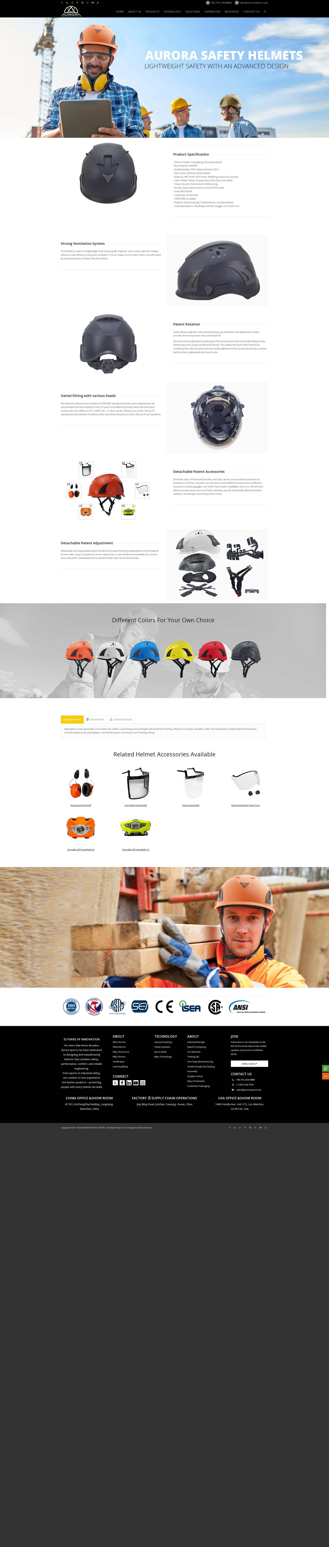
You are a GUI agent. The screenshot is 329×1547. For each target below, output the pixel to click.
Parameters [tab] (97, 719)
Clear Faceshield (190, 805)
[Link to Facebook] (61, 2)
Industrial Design (196, 1042)
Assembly (192, 1071)
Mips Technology (163, 1056)
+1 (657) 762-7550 (245, 1084)
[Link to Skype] (82, 2)
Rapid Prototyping (196, 1046)
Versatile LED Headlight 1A (135, 849)
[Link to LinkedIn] (67, 2)
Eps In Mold (160, 1051)
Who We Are (119, 1042)
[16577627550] (325, 1068)
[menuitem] (120, 11)
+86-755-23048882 (221, 2)
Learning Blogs (120, 1066)
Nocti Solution (145, 1127)
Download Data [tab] (123, 719)
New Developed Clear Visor (245, 805)
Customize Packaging (198, 1086)
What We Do (119, 1046)
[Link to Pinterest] (77, 2)
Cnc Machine (193, 1051)
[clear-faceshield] (191, 783)
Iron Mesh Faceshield (136, 805)
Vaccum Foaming (163, 1042)
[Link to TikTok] (97, 2)
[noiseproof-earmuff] (81, 783)
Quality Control (195, 1076)
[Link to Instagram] (87, 2)
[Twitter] (115, 1082)
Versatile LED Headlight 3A (80, 849)
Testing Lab (193, 1056)
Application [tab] (74, 719)
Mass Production (196, 1081)
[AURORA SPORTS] (71, 11)
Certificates (119, 1061)
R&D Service (119, 1056)
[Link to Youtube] (92, 2)
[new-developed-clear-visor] (246, 783)
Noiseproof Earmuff (81, 805)
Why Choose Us (121, 1051)
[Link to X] (72, 2)
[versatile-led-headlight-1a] (136, 827)
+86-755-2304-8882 (245, 1079)
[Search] (265, 11)
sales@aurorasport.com (253, 2)
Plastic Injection (162, 1046)
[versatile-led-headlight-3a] (81, 827)
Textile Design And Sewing (201, 1066)
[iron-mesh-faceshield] (136, 783)
